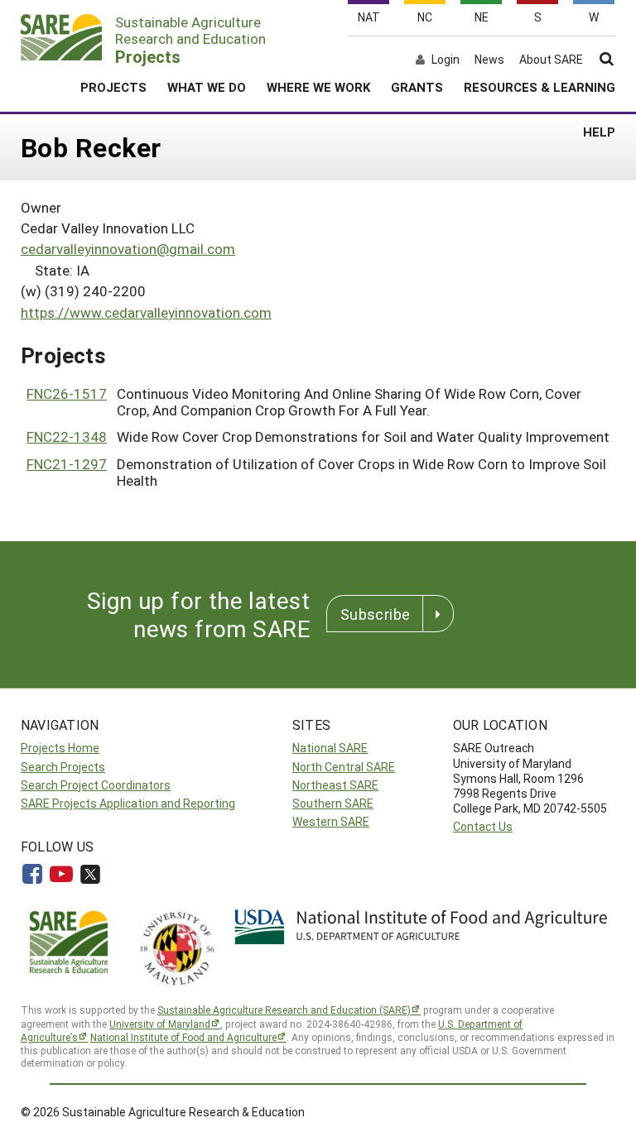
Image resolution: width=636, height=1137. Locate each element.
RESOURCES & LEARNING (539, 87)
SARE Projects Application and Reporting (128, 803)
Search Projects (63, 767)
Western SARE (330, 821)
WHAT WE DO (206, 87)
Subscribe (375, 614)
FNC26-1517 (66, 393)
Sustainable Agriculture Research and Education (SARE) (284, 1009)
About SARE (551, 59)
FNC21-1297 (66, 463)
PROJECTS (113, 87)
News (489, 59)
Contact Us (483, 826)
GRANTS (417, 87)
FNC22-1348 (66, 436)
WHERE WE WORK (318, 87)
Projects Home (60, 748)
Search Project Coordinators (96, 785)
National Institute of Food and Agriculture (183, 1036)
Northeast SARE (335, 785)
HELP (599, 131)
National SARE (330, 748)
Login (445, 59)
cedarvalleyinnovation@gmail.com (128, 248)
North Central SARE (343, 767)
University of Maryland (159, 1023)
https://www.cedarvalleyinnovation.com (146, 312)
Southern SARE (332, 803)
